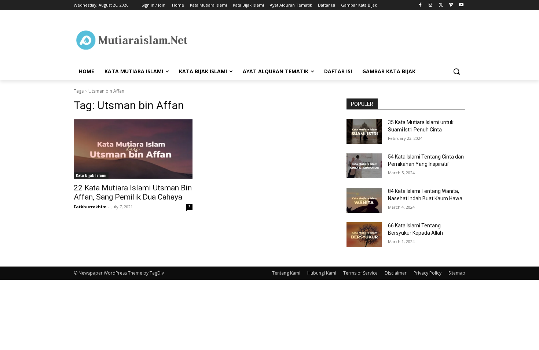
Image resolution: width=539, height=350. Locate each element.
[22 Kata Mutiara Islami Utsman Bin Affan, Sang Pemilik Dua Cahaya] (133, 149)
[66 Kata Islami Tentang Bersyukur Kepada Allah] (364, 234)
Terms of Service (360, 273)
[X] (441, 5)
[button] (456, 71)
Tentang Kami (286, 273)
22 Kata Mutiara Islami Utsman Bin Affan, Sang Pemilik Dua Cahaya (133, 192)
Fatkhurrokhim (90, 206)
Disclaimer (396, 273)
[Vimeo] (451, 5)
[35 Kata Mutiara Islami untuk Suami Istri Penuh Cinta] (364, 131)
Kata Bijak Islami (91, 175)
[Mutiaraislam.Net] (132, 40)
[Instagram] (430, 5)
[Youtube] (461, 5)
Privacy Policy (427, 273)
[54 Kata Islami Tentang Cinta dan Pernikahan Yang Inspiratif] (364, 165)
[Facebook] (420, 5)
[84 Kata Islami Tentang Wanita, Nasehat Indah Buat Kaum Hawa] (364, 200)
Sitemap (456, 273)
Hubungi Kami (321, 273)
